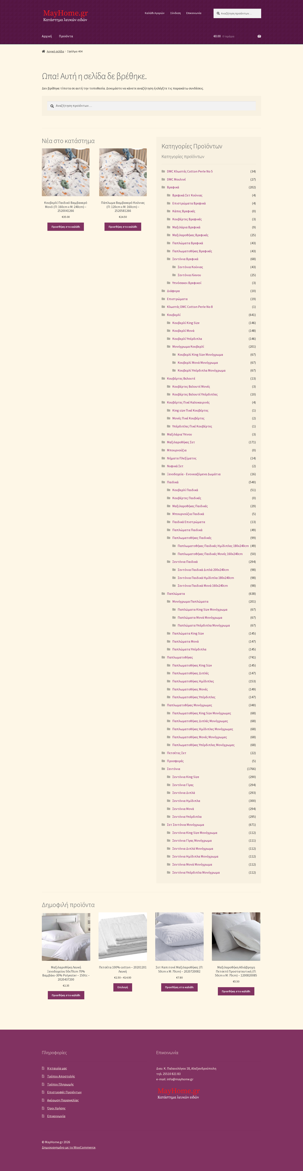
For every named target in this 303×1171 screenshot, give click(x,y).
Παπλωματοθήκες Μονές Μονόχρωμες (199, 737)
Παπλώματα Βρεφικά (187, 243)
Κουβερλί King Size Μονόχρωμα (200, 354)
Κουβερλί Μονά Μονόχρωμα (198, 362)
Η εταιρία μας (57, 1068)
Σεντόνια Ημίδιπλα (186, 801)
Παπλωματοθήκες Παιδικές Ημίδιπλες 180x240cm (213, 546)
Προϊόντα (66, 36)
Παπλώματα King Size (188, 633)
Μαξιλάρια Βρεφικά (186, 227)
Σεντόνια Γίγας (183, 785)
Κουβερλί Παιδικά (185, 490)
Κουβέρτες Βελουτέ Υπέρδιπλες (195, 394)
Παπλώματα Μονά (185, 641)
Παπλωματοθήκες (180, 657)
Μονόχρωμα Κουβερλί (188, 346)
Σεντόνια (173, 769)
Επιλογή (122, 987)
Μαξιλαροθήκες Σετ (181, 442)
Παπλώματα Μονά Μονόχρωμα (200, 617)
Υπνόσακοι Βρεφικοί (186, 283)
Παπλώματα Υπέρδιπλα (189, 649)
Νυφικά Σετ (175, 466)
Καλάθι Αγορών (154, 13)
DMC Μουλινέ (176, 179)
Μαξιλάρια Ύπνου (179, 434)
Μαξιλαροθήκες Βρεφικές (190, 235)
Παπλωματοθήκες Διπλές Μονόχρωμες (200, 721)
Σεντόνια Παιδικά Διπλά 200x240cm (203, 570)
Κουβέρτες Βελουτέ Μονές (191, 386)
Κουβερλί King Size (186, 323)
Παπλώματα (176, 593)
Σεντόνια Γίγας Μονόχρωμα (192, 840)
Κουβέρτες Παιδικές (186, 498)
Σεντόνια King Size (185, 777)
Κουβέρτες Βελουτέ (181, 378)
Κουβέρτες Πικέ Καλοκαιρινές (188, 402)
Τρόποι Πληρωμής (60, 1084)
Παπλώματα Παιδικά (187, 530)
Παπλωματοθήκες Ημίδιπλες (193, 681)
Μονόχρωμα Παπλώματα (190, 601)
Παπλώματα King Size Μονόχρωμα (202, 609)
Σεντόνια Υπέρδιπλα (187, 816)
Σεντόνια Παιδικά (185, 562)
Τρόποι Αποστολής (61, 1076)
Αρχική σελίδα (55, 51)
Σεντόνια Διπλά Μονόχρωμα (192, 848)
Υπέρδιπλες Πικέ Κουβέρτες (192, 426)
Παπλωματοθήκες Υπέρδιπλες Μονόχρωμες (203, 745)
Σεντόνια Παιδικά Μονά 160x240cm (203, 585)
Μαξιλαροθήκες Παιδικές (190, 506)
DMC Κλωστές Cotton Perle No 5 (190, 171)
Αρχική (47, 36)
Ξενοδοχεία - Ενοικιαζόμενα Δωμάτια (194, 474)
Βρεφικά (173, 187)
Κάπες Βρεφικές (183, 211)
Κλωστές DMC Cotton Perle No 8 (190, 307)
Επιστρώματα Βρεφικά (189, 203)
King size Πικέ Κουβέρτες (190, 410)
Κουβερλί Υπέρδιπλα (187, 339)
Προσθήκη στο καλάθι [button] (66, 227)
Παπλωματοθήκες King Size (192, 665)
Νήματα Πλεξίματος (181, 458)
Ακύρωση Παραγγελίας (63, 1100)
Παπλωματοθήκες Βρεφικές (192, 251)
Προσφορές (175, 761)
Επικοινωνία (193, 13)
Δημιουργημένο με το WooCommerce (68, 1147)
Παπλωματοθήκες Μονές (190, 689)
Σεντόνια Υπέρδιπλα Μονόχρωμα (196, 872)
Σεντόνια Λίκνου (189, 275)
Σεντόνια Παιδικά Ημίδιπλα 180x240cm (206, 578)
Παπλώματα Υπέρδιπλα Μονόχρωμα (204, 625)
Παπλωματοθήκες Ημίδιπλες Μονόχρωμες (202, 729)
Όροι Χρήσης (56, 1108)
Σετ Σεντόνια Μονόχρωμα (185, 825)
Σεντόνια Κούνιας (190, 267)
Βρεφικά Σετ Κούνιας (187, 195)
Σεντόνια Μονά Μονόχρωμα (192, 864)
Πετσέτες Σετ (176, 753)
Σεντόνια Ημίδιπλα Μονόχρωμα (195, 856)
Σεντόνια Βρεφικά (185, 259)
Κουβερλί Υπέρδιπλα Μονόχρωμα (201, 370)
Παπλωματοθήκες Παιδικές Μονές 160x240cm (210, 554)
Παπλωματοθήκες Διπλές (190, 673)
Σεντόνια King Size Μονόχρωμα (194, 833)
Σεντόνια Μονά (183, 809)
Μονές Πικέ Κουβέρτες (188, 418)
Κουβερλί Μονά (183, 331)
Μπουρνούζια (177, 450)
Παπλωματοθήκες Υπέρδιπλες (193, 697)
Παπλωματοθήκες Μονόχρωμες (189, 705)
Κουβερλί (174, 315)
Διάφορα (173, 291)
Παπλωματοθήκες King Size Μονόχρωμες (201, 713)
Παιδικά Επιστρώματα (188, 522)
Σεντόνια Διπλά (183, 793)
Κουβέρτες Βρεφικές (187, 219)
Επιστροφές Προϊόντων (64, 1092)
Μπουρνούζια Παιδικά (188, 514)
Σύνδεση (175, 13)
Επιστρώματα (177, 299)
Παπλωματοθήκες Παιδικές (191, 538)
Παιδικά (173, 482)
